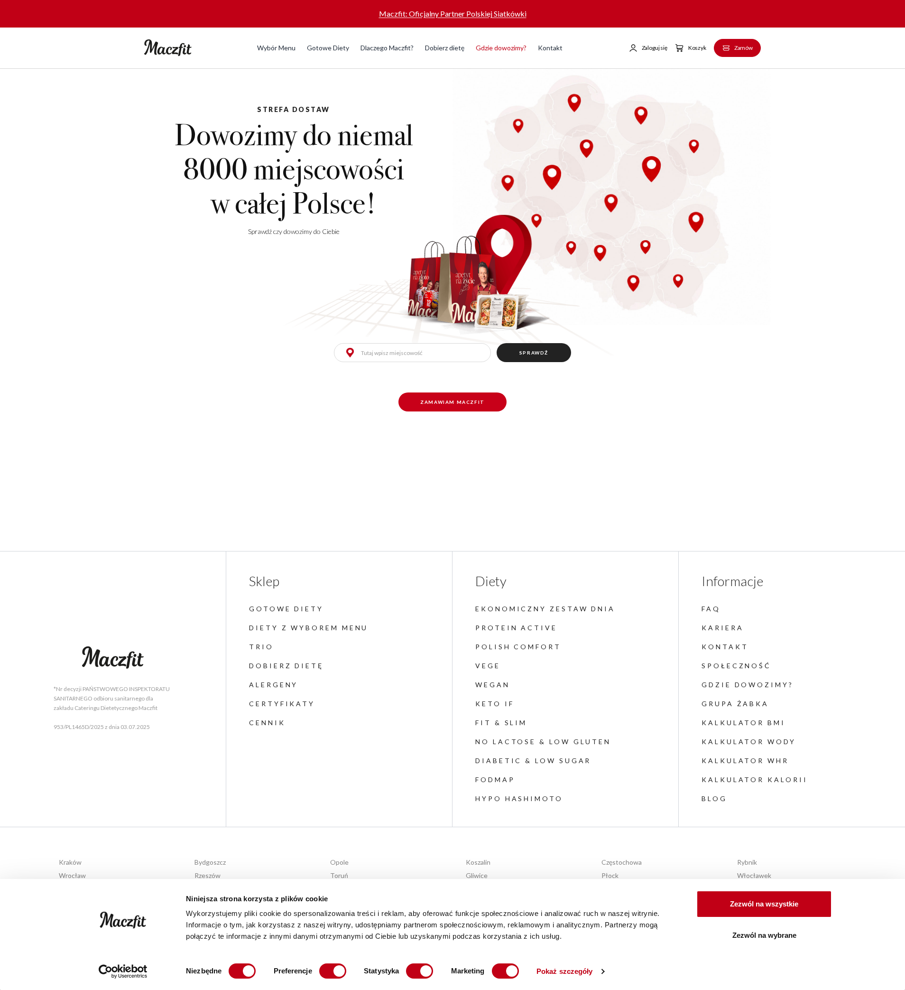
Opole (339, 862)
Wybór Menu (276, 48)
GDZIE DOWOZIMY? (748, 685)
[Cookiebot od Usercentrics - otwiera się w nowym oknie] (123, 971)
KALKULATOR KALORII (755, 779)
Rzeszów (207, 875)
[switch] (332, 971)
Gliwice (477, 875)
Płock (610, 875)
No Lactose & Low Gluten (543, 742)
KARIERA (722, 628)
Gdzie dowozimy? (501, 48)
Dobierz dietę (444, 48)
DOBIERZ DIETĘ (286, 666)
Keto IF (494, 704)
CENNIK (267, 723)
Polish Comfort (518, 647)
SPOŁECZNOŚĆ (736, 666)
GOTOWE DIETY (286, 609)
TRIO (261, 647)
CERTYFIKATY (282, 704)
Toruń (339, 875)
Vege (487, 666)
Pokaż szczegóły (564, 971)
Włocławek (754, 875)
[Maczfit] (113, 657)
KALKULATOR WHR (745, 761)
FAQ (711, 609)
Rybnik (747, 862)
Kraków (70, 862)
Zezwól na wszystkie (764, 904)
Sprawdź (533, 352)
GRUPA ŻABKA (735, 704)
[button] (647, 48)
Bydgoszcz (210, 862)
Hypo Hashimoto (519, 798)
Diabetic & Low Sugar (533, 761)
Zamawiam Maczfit (452, 402)
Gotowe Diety (328, 48)
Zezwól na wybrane (764, 935)
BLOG (714, 798)
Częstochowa (621, 862)
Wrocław (72, 875)
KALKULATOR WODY (749, 742)
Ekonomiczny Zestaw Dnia (545, 609)
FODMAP (495, 779)
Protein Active (516, 628)
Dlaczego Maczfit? (387, 48)
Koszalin (478, 862)
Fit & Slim (501, 723)
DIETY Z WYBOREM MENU (308, 628)
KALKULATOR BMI (743, 723)
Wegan (492, 685)
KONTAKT (725, 647)
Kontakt (550, 48)
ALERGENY (273, 685)
